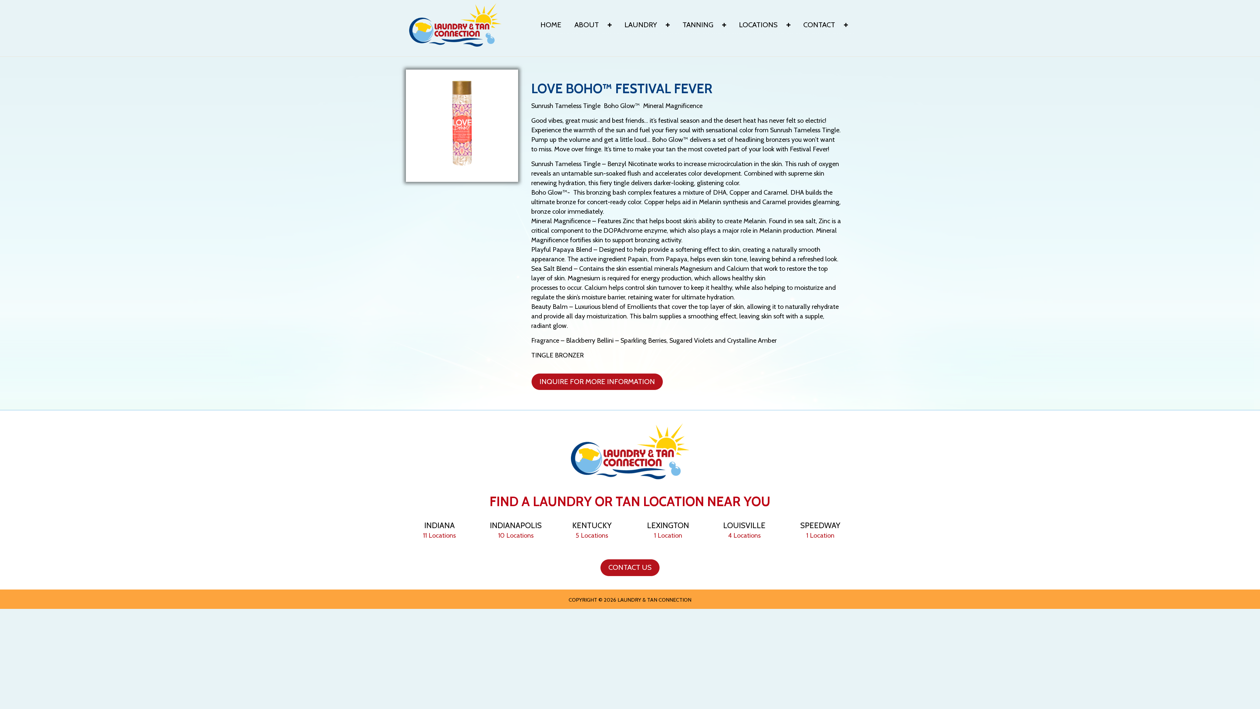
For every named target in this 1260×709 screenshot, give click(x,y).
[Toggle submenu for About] (609, 25)
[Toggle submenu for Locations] (788, 25)
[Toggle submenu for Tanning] (724, 25)
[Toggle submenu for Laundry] (667, 25)
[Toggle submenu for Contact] (845, 25)
